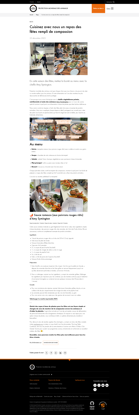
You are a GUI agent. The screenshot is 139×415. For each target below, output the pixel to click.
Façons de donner (54, 380)
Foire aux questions (84, 396)
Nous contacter (34, 380)
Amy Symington (62, 102)
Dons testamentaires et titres (55, 383)
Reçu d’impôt (57, 396)
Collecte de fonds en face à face (70, 396)
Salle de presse (33, 383)
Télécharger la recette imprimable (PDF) (43, 299)
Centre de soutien (48, 396)
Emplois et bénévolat (35, 388)
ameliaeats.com (38, 324)
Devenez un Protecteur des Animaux (57, 388)
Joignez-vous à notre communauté (40, 374)
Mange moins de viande (51, 342)
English (38, 2)
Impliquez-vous (80, 380)
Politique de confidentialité (36, 396)
